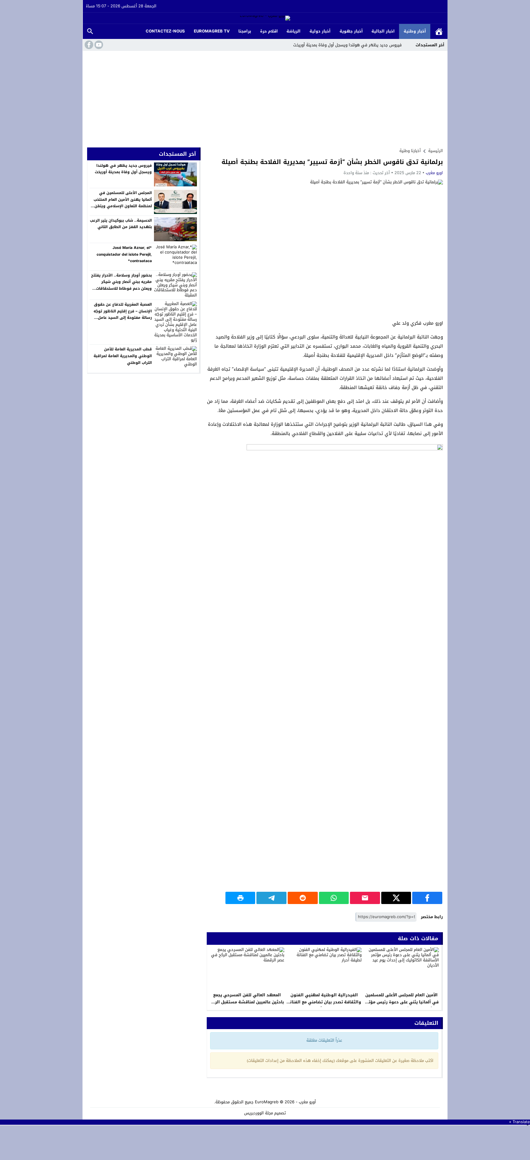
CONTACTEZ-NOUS (165, 31)
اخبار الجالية (383, 31)
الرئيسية (439, 31)
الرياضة (293, 31)
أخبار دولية (320, 31)
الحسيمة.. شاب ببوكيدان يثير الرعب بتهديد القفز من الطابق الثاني (121, 224)
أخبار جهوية (351, 31)
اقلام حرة (269, 31)
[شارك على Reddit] (302, 898)
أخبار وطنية (415, 31)
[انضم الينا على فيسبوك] (88, 44)
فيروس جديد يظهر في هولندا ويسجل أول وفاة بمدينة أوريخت (347, 45)
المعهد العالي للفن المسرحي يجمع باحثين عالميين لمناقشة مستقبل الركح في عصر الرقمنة (247, 1002)
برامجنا (244, 31)
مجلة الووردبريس (258, 1113)
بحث (90, 31)
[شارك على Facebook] (427, 898)
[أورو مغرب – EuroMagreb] (265, 18)
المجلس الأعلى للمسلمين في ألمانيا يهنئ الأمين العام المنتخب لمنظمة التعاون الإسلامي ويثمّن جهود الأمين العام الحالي (123, 202)
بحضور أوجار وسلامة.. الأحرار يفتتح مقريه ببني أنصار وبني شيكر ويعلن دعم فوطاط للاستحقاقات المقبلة (121, 285)
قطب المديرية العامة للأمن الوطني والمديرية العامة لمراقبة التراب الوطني (123, 356)
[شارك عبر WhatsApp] (334, 898)
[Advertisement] (265, 97)
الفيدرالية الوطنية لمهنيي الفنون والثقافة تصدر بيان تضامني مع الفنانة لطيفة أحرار (324, 1002)
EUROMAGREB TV (212, 31)
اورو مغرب (434, 173)
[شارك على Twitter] (396, 898)
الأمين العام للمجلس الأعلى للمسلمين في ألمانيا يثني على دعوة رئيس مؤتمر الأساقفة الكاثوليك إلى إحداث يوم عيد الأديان (401, 1005)
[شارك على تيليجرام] (271, 898)
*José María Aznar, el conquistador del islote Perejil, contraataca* (124, 254)
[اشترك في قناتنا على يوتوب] (98, 44)
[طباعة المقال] (240, 898)
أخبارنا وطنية (410, 151)
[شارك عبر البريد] (364, 898)
